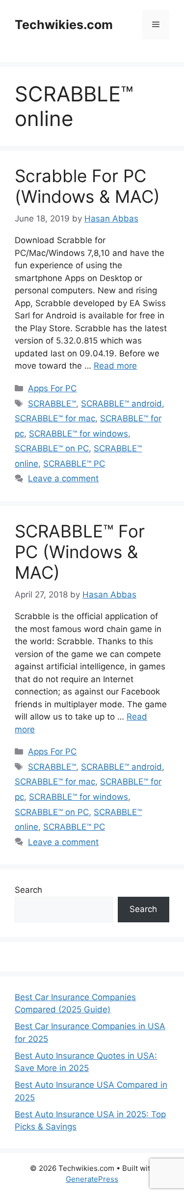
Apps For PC (52, 388)
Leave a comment (63, 478)
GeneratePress (92, 1179)
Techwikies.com (64, 24)
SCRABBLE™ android (121, 404)
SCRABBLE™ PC (74, 464)
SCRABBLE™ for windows (78, 434)
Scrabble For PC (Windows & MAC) (87, 186)
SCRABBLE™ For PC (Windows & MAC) (80, 552)
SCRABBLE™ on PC (52, 448)
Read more (115, 366)
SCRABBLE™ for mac (55, 418)
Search (28, 890)
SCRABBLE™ (52, 404)
